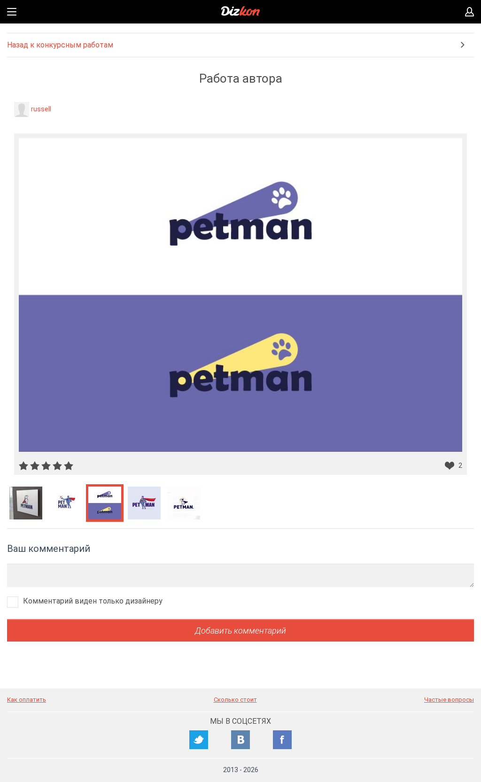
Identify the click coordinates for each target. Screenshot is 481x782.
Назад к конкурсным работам (60, 44)
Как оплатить (26, 699)
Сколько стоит (235, 699)
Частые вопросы (449, 699)
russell (41, 109)
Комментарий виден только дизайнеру (93, 600)
